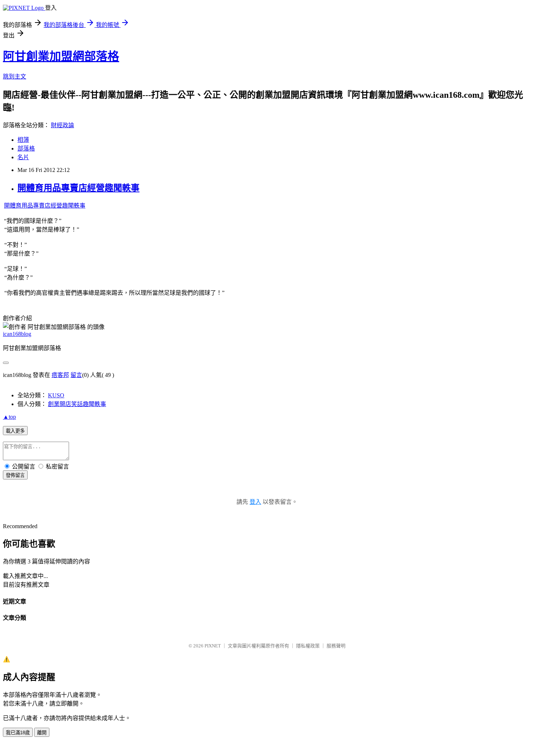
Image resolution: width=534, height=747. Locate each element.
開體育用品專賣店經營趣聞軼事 (78, 188)
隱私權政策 (308, 645)
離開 (41, 732)
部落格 (26, 148)
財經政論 (62, 125)
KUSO (56, 395)
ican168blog (17, 334)
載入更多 (15, 431)
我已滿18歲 (18, 732)
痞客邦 (60, 375)
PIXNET (213, 645)
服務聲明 (336, 645)
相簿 (23, 140)
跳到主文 (14, 76)
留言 (76, 375)
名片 (23, 157)
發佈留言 (15, 475)
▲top (9, 417)
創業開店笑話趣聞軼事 (77, 404)
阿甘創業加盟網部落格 (61, 56)
